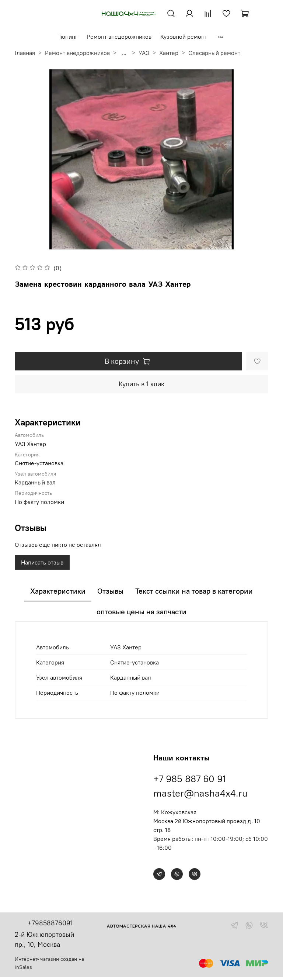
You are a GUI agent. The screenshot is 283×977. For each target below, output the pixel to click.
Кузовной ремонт (183, 36)
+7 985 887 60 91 (189, 779)
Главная (25, 52)
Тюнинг (68, 36)
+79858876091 (50, 923)
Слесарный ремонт (214, 52)
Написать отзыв (42, 562)
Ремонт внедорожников (119, 36)
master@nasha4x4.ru (200, 793)
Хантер (168, 52)
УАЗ (144, 52)
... (124, 52)
